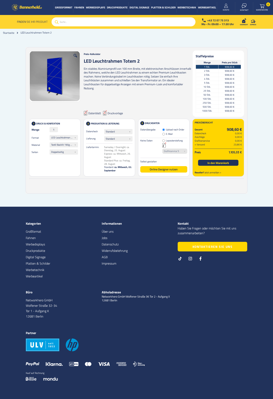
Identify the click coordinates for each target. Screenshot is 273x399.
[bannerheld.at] (27, 7)
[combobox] (123, 21)
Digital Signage (36, 257)
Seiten (35, 152)
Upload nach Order (175, 129)
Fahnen (31, 237)
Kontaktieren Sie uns (212, 246)
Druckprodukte (35, 250)
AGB (105, 257)
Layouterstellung (174, 140)
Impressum (109, 263)
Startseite (8, 33)
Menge (35, 130)
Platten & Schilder (38, 263)
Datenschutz (110, 244)
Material (36, 145)
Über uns (108, 231)
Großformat (33, 231)
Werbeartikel (34, 276)
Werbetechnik (35, 269)
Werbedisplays (35, 244)
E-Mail (169, 134)
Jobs (104, 237)
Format (35, 138)
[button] (75, 59)
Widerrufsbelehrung (115, 250)
